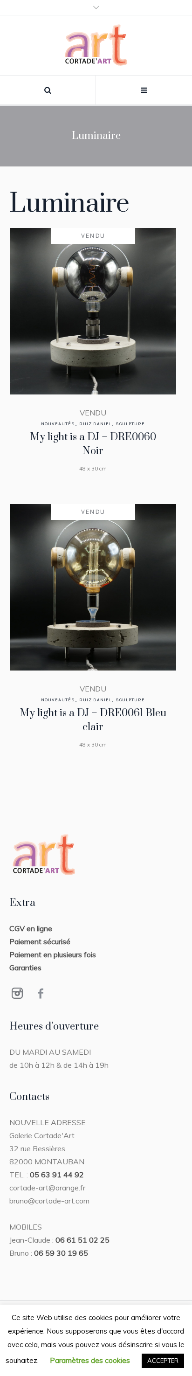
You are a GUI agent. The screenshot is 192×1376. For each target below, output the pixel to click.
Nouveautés (58, 424)
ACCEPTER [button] (162, 1360)
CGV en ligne (30, 928)
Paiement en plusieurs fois (52, 954)
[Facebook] (40, 993)
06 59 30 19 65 (61, 1253)
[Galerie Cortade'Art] (96, 45)
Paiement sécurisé (39, 941)
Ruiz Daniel (95, 424)
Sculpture (130, 424)
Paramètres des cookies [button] (90, 1360)
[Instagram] (17, 993)
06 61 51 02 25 (82, 1240)
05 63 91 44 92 (57, 1174)
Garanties (25, 967)
